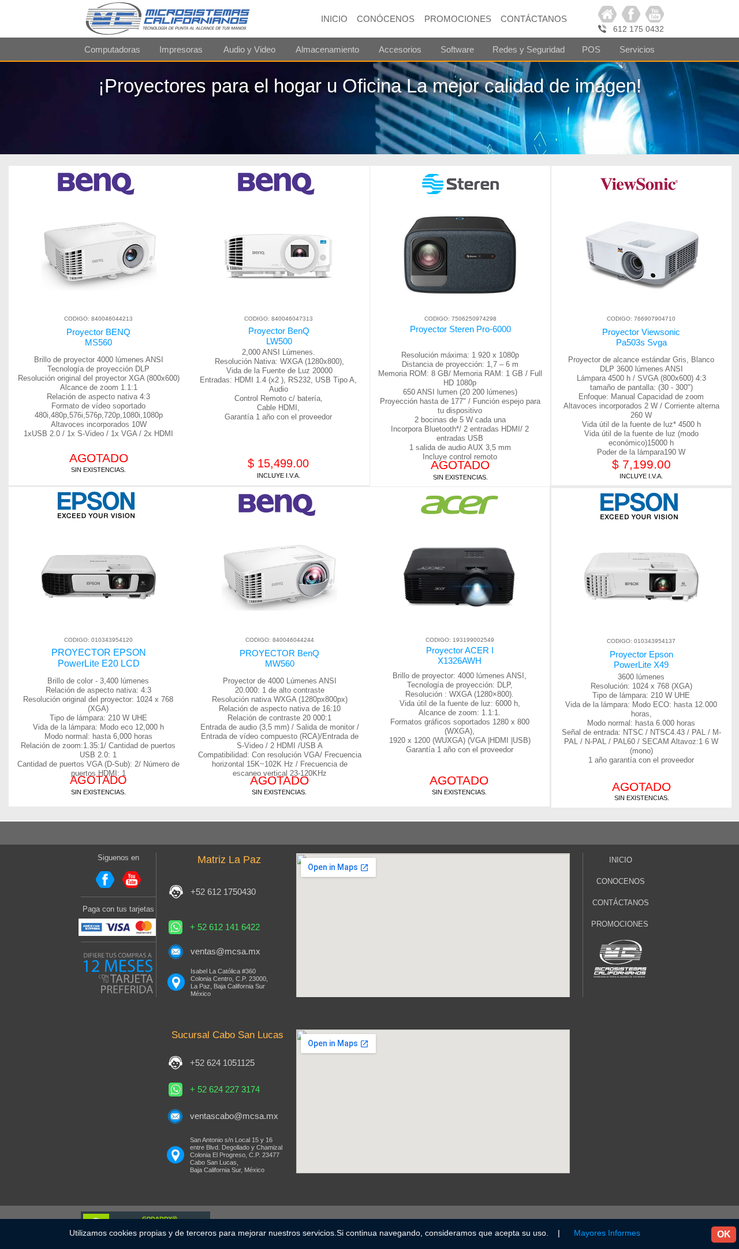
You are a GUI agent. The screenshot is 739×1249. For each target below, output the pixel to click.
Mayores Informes (607, 1232)
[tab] (112, 49)
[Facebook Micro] (631, 14)
